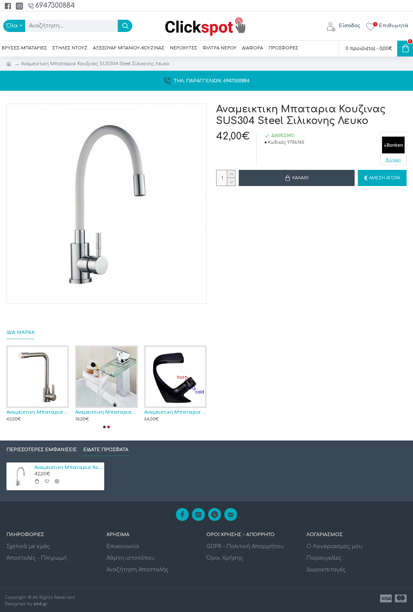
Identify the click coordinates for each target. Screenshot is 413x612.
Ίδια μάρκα (20, 332)
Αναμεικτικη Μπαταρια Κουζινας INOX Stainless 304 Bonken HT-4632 (102, 412)
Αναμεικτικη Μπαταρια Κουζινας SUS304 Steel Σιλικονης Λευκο (68, 467)
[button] (104, 427)
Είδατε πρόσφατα (105, 449)
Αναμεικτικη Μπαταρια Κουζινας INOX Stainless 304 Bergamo (34, 412)
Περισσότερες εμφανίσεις (41, 449)
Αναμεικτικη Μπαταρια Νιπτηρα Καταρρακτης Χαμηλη (171, 412)
